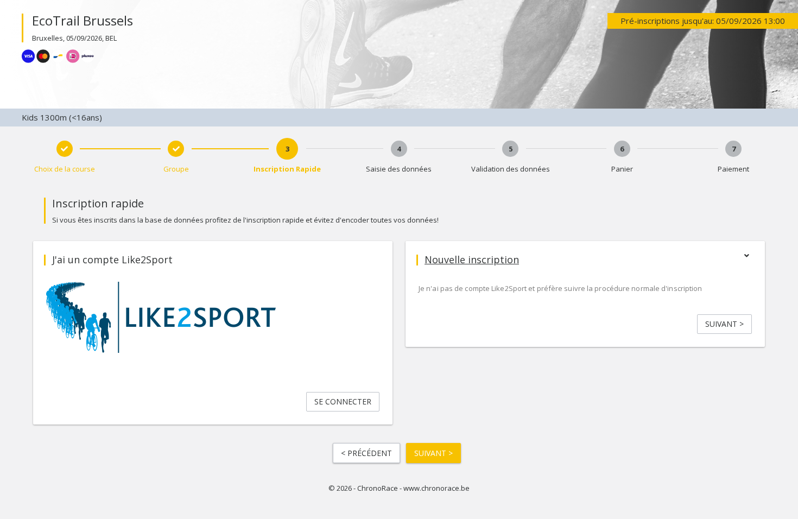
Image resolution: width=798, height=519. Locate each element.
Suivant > (724, 324)
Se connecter (342, 401)
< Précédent (366, 453)
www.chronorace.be (436, 488)
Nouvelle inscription (472, 259)
